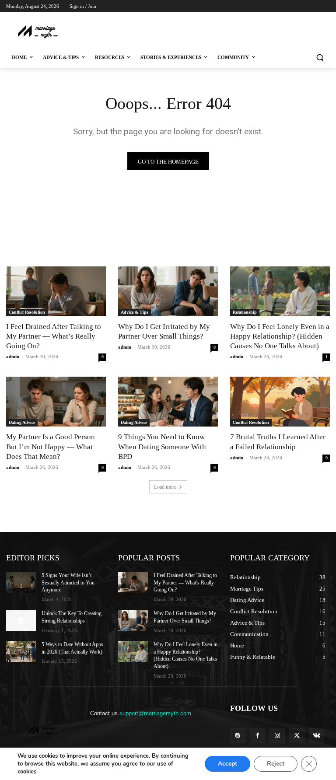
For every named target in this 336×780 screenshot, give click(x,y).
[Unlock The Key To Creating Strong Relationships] (21, 620)
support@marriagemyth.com (155, 713)
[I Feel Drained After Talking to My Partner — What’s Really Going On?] (56, 291)
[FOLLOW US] (280, 721)
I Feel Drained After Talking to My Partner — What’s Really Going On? (53, 336)
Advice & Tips (134, 312)
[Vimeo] (313, 19)
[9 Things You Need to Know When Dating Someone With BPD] (168, 402)
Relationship (245, 312)
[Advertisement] (168, 31)
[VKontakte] (316, 735)
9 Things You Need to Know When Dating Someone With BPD (162, 446)
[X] (301, 19)
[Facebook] (276, 19)
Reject (275, 763)
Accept (227, 763)
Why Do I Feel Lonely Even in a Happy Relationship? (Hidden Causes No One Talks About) (279, 336)
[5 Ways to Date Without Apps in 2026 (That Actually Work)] (21, 651)
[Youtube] (325, 19)
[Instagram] (289, 19)
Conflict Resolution (27, 312)
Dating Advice (22, 422)
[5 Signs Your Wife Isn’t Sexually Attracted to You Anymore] (21, 582)
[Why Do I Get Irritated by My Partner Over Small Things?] (168, 291)
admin (12, 356)
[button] (319, 57)
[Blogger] (237, 735)
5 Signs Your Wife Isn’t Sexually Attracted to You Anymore (68, 582)
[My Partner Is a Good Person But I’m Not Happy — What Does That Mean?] (56, 402)
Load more (165, 487)
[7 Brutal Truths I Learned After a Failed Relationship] (280, 402)
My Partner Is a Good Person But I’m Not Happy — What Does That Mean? (50, 446)
